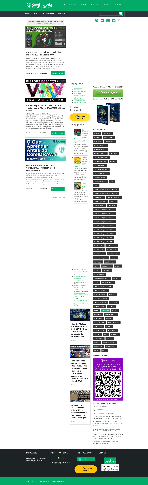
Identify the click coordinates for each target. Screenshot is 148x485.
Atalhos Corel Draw (100, 145)
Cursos (113, 258)
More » (73, 340)
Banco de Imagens (99, 153)
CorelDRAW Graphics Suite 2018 (103, 214)
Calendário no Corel (100, 161)
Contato (118, 5)
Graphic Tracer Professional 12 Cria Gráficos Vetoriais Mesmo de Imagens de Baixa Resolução (79, 411)
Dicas (95, 266)
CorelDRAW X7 (98, 250)
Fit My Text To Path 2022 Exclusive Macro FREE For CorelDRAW (43, 53)
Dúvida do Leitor (99, 274)
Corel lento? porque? (113, 197)
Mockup (114, 310)
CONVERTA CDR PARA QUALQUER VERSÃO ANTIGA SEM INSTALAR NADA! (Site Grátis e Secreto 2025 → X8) (108, 436)
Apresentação (108, 137)
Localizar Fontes (99, 306)
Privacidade (95, 5)
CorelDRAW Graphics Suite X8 (103, 242)
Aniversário (106, 133)
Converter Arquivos (100, 181)
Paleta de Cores (113, 322)
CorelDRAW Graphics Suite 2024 (103, 230)
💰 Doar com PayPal (86, 469)
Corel (95, 185)
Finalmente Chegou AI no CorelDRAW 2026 (105, 442)
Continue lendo (57, 73)
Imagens (111, 294)
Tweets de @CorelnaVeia (100, 406)
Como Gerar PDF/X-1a (100, 169)
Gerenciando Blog (79, 100)
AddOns (96, 133)
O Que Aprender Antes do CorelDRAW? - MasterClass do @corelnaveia (41, 168)
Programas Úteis (99, 330)
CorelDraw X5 (98, 246)
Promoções (111, 330)
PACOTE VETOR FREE (84, 185)
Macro (96, 310)
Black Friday (113, 153)
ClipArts (112, 161)
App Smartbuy (78, 88)
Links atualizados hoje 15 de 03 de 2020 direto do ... (81, 302)
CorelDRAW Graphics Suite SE (103, 238)
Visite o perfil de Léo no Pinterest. (103, 413)
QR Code (96, 334)
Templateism (69, 481)
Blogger (66, 464)
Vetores (84, 5)
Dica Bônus (97, 262)
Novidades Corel (99, 322)
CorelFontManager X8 (100, 258)
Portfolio (73, 5)
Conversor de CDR (99, 177)
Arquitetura (97, 141)
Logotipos (111, 306)
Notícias (108, 318)
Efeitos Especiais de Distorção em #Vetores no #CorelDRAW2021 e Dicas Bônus (45, 108)
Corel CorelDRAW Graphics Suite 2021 (105, 193)
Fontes (96, 282)
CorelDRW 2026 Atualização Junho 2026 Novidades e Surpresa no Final (105, 423)
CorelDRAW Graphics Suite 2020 (103, 222)
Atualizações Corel (99, 149)
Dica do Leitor (109, 262)
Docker (96, 270)
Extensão (115, 278)
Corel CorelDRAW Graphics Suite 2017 (105, 189)
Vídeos (96, 350)
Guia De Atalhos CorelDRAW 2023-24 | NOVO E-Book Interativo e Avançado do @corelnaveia (79, 330)
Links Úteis (113, 302)
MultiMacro (97, 314)
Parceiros (107, 5)
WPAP (104, 350)
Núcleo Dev (77, 93)
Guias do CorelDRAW (100, 290)
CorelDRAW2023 (113, 254)
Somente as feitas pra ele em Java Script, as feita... (80, 271)
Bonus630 (77, 90)
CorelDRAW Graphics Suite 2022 (103, 226)
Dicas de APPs (105, 266)
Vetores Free (98, 346)
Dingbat (116, 266)
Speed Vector (98, 338)
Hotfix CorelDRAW (99, 294)
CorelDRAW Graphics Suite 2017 (103, 210)
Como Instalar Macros (100, 173)
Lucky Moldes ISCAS (80, 91)
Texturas (109, 338)
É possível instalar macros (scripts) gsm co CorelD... (81, 294)
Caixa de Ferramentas (100, 157)
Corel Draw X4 (98, 197)
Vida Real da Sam (79, 99)
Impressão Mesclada (100, 298)
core (111, 181)
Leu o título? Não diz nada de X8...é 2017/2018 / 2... (80, 278)
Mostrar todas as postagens (45, 23)
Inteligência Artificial (100, 302)
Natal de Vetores (110, 314)
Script (105, 334)
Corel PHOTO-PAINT (100, 201)
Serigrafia (114, 334)
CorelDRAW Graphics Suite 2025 (103, 234)
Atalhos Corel (109, 141)
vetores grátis (110, 346)
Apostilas (96, 137)
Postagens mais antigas (59, 197)
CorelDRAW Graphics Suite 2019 (103, 218)
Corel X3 (112, 201)
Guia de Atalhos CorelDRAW (102, 286)
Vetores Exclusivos (108, 342)
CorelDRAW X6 (110, 246)
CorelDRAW (111, 206)
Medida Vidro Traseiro (80, 102)
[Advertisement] (45, 215)
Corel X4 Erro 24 (98, 206)
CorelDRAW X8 (111, 250)
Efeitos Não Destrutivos (101, 278)
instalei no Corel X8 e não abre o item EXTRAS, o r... (80, 287)
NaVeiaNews (98, 318)
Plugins (108, 326)
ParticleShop (98, 326)
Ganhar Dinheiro (107, 282)
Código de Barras (99, 165)
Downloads (105, 270)
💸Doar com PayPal (80, 117)
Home (63, 5)
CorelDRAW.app (98, 254)
